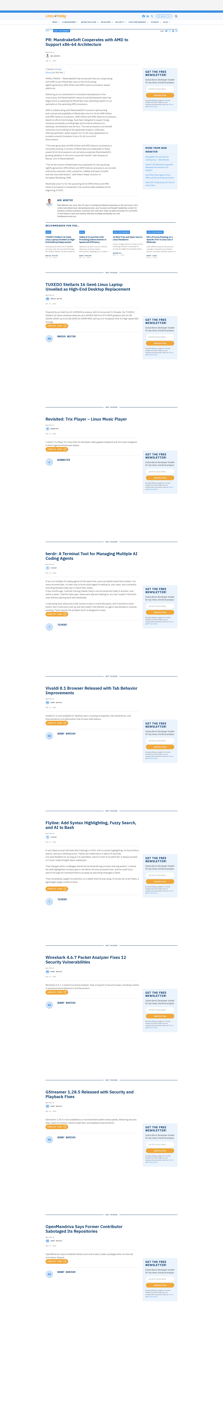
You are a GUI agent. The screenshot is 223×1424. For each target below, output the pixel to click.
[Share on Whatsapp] (176, 31)
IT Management (69, 22)
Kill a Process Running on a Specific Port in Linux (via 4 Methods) (160, 239)
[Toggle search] (176, 16)
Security (119, 22)
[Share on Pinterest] (173, 31)
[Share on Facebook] (166, 31)
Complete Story (54, 326)
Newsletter (165, 16)
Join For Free (160, 95)
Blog (165, 22)
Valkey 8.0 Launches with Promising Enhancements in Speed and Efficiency (92, 239)
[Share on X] (170, 31)
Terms (171, 104)
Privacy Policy (152, 106)
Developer (106, 22)
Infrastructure (88, 22)
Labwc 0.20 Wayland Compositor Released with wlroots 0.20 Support (159, 167)
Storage (155, 22)
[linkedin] (147, 16)
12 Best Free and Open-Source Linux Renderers (127, 238)
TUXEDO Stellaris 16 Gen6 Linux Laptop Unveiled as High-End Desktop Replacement (60, 239)
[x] (152, 16)
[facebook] (143, 16)
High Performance (137, 22)
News (54, 22)
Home (47, 31)
